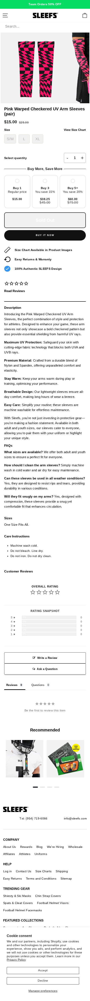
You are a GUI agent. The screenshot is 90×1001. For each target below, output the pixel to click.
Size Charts (43, 871)
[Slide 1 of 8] (24, 758)
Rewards (26, 846)
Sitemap (66, 878)
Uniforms (41, 854)
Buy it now (45, 235)
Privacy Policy (16, 959)
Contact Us (23, 871)
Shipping (62, 871)
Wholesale (75, 846)
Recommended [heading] (45, 730)
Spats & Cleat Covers (18, 903)
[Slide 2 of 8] (65, 758)
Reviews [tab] (11, 685)
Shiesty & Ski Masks (17, 896)
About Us (9, 846)
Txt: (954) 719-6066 (33, 818)
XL (37, 139)
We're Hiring (55, 846)
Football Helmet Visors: (53, 903)
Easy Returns (12, 878)
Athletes (24, 854)
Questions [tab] (37, 685)
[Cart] (85, 15)
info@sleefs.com (75, 818)
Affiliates (9, 854)
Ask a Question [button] (47, 669)
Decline (43, 980)
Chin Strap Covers (48, 896)
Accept (43, 970)
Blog (39, 846)
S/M (10, 139)
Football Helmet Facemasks (22, 910)
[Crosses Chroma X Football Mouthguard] (24, 758)
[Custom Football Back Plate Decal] (65, 758)
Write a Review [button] (47, 657)
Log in (7, 871)
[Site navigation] (5, 15)
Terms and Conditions (41, 878)
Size (45, 129)
